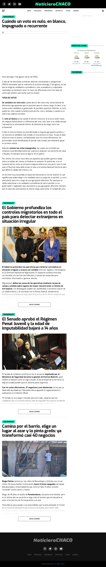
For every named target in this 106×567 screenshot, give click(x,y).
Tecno (68, 11)
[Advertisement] (87, 30)
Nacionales (48, 11)
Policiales (37, 11)
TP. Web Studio (59, 564)
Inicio (29, 11)
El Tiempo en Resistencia (87, 50)
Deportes (59, 11)
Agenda (76, 11)
